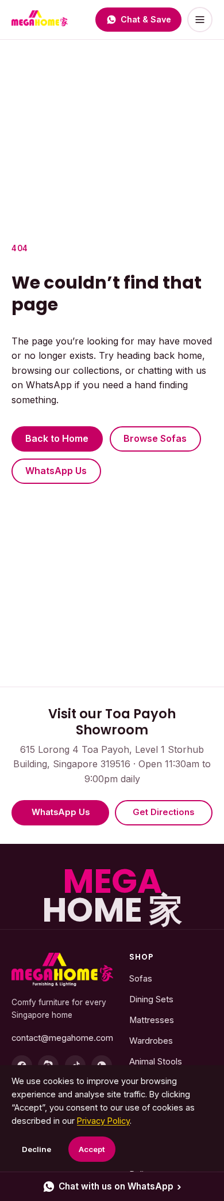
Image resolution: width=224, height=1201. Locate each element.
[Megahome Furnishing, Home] (39, 19)
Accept (92, 1149)
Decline (36, 1149)
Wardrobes (151, 1041)
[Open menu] (200, 19)
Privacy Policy (103, 1121)
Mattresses (151, 1020)
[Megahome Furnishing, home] (62, 969)
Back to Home (56, 438)
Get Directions (163, 812)
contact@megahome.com (62, 1038)
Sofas (140, 978)
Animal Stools (155, 1061)
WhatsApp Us (56, 470)
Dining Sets (151, 999)
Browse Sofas (155, 438)
